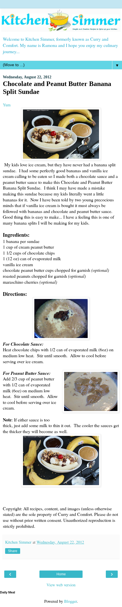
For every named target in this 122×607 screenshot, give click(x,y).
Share (12, 551)
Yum (6, 104)
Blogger (70, 601)
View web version (61, 584)
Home (61, 574)
